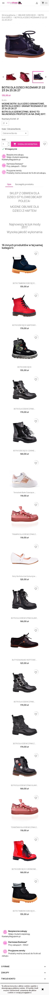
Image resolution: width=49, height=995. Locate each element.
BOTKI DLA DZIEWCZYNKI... (24, 409)
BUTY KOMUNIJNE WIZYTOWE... (24, 660)
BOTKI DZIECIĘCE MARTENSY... (24, 325)
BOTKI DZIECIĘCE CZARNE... (24, 451)
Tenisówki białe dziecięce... (24, 492)
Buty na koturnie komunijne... (24, 576)
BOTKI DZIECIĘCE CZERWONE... (24, 869)
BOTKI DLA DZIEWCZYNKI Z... (24, 743)
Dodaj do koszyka (25, 144)
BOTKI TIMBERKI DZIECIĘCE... (24, 283)
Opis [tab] (9, 184)
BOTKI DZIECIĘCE (24, 367)
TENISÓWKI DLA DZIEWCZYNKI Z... (24, 827)
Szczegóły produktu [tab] (24, 184)
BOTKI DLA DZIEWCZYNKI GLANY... (24, 618)
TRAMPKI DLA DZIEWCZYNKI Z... (24, 534)
